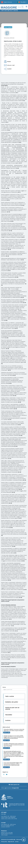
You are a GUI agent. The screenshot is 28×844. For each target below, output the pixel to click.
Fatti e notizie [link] (9, 696)
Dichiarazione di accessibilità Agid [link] (8, 839)
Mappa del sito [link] (11, 841)
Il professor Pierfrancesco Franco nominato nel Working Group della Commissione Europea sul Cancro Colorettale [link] (14, 745)
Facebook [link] (4, 774)
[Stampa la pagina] (24, 840)
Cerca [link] (19, 7)
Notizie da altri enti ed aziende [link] (12, 708)
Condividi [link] (9, 68)
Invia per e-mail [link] (10, 65)
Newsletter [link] (8, 714)
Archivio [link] (7, 720)
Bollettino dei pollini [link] (11, 702)
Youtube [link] (6, 774)
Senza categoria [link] (8, 27)
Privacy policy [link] (4, 841)
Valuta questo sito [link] (14, 784)
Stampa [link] (9, 61)
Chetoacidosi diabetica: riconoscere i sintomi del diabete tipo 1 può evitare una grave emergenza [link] (14, 730)
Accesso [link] (17, 841)
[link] (6, 2)
